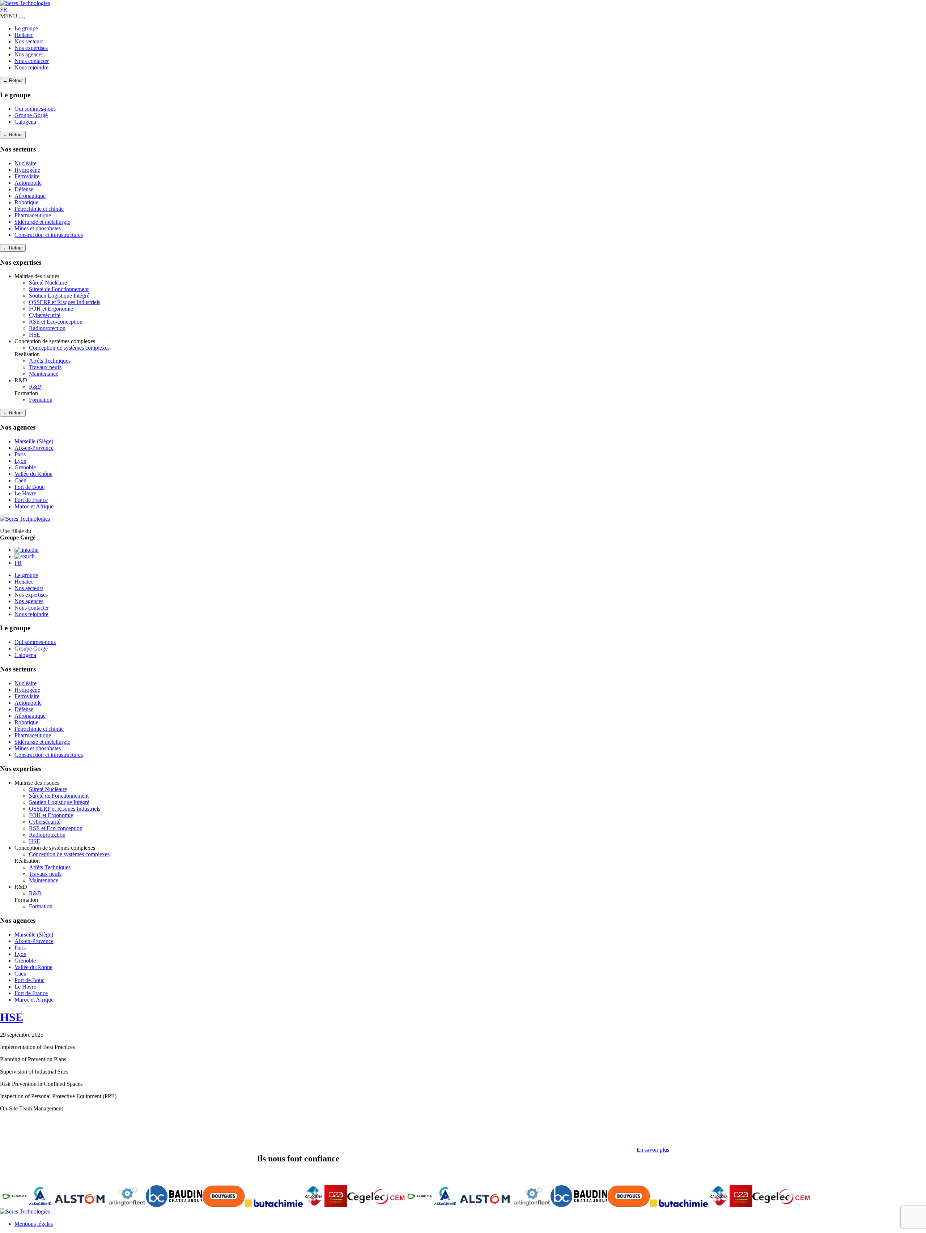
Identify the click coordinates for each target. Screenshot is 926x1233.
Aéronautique (30, 196)
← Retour (13, 80)
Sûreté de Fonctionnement (59, 289)
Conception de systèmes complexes (69, 348)
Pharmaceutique (32, 215)
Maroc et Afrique (34, 506)
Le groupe (26, 28)
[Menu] (22, 18)
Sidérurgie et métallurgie (42, 222)
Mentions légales (33, 1224)
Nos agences (28, 54)
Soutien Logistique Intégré (59, 296)
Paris (20, 454)
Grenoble (25, 467)
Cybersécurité (44, 315)
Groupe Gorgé (31, 115)
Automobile (28, 183)
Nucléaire (25, 163)
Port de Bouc (29, 487)
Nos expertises (31, 48)
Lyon (20, 461)
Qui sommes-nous (35, 109)
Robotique (26, 202)
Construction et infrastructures (48, 235)
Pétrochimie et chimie (39, 209)
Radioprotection (47, 328)
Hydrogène (27, 170)
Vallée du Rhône (33, 474)
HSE (34, 335)
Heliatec (23, 35)
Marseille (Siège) (33, 441)
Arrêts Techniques (50, 361)
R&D (35, 387)
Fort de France (31, 500)
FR (3, 10)
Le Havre (25, 493)
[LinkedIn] (26, 550)
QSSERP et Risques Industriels (64, 302)
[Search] (24, 556)
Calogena (25, 122)
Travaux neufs (45, 367)
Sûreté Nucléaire (48, 283)
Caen (20, 480)
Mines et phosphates (37, 228)
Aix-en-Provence (34, 448)
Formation (40, 400)
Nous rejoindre (31, 67)
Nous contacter (31, 61)
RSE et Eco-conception (55, 322)
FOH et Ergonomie (51, 309)
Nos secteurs (28, 41)
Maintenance (43, 374)
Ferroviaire (26, 176)
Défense (23, 189)
